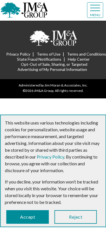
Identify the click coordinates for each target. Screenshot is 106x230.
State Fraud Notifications (39, 59)
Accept (27, 217)
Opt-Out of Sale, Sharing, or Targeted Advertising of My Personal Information (52, 67)
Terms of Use (48, 54)
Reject (75, 217)
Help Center (79, 59)
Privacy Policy (18, 54)
